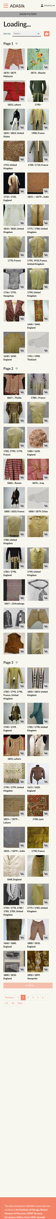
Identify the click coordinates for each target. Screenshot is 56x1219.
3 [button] (28, 1207)
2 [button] (23, 1207)
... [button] (48, 1207)
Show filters (28, 14)
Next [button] (20, 1213)
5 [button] (38, 1207)
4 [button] (33, 1207)
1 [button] (18, 1207)
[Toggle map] (47, 44)
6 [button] (43, 1207)
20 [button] (12, 1213)
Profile (48, 5)
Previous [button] (9, 1207)
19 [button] (6, 1213)
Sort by (7, 44)
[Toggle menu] (5, 5)
